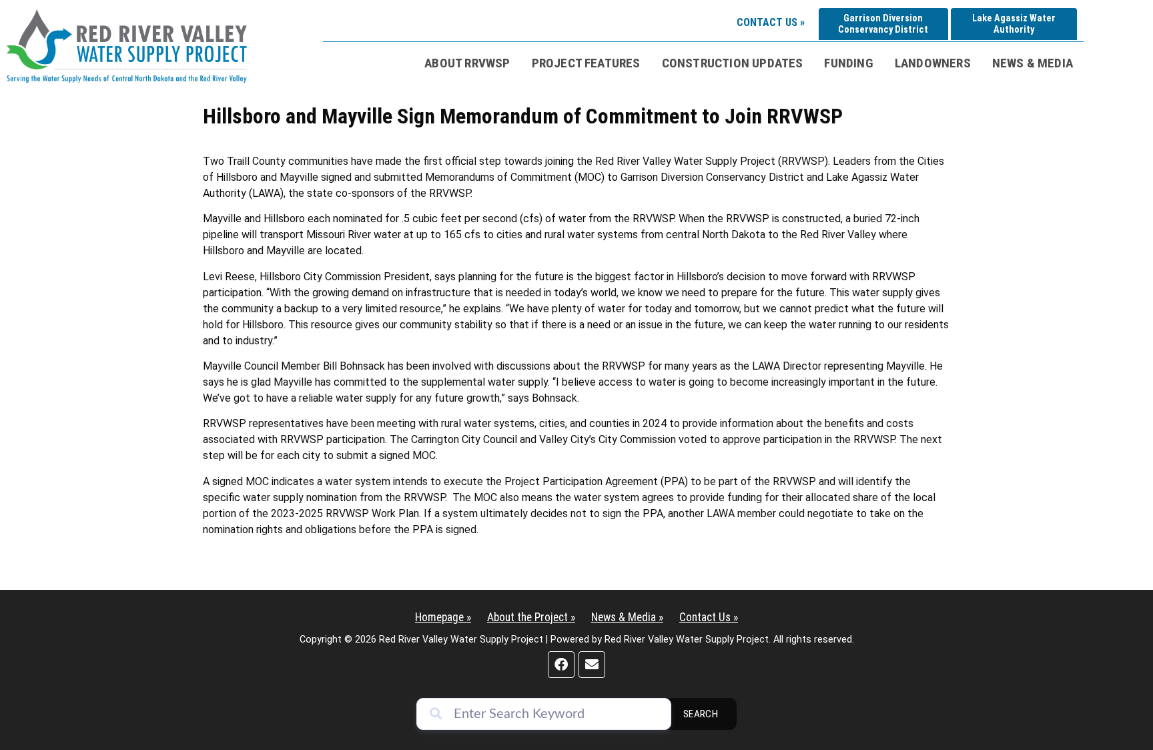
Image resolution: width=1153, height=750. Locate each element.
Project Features (586, 63)
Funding (848, 63)
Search (701, 714)
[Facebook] (561, 664)
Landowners (933, 63)
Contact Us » (771, 22)
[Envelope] (592, 664)
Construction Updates (732, 63)
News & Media (1032, 63)
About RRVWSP (467, 63)
